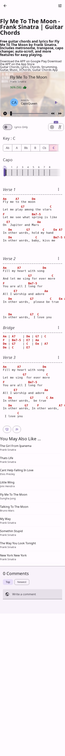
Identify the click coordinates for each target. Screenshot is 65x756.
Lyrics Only (21, 127)
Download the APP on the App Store (31, 62)
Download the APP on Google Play (23, 61)
